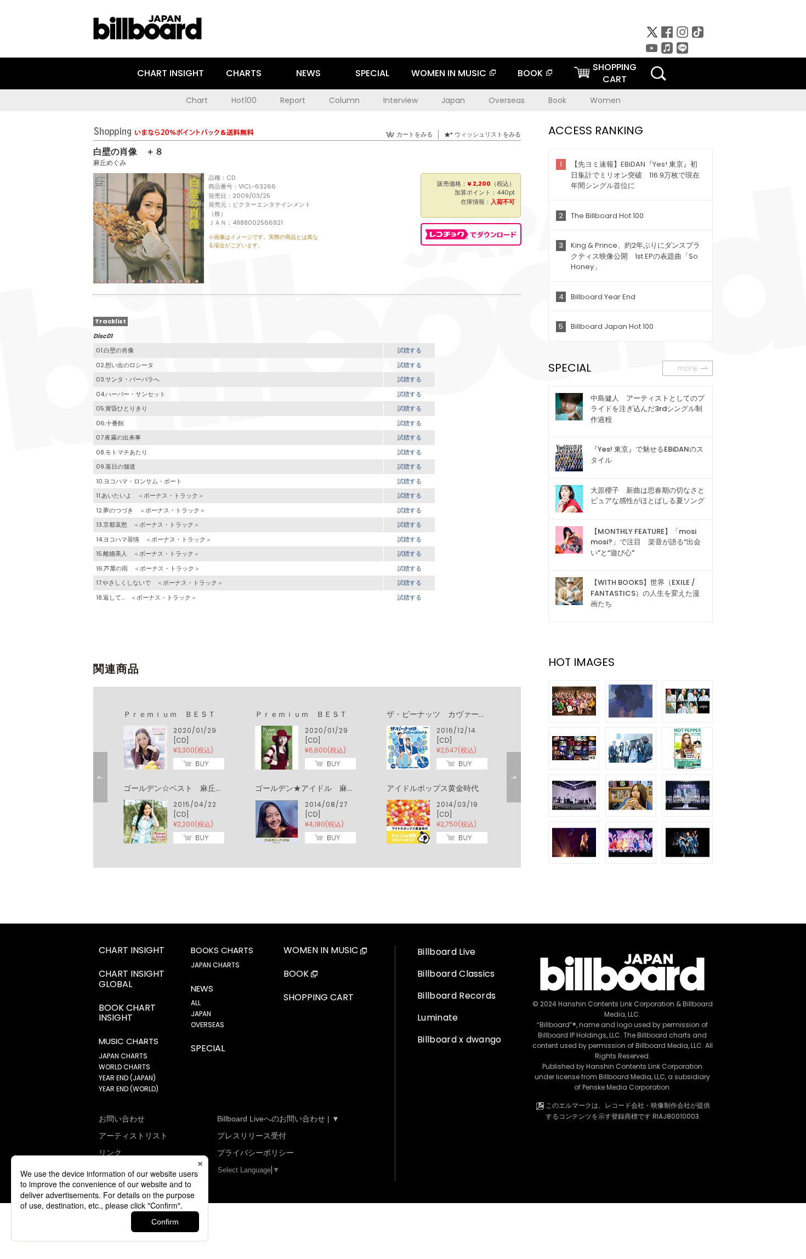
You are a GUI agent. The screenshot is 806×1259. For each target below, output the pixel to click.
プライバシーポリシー (255, 1152)
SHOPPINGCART (615, 73)
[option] (307, 777)
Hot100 (244, 100)
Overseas (507, 100)
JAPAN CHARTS (123, 1056)
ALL (196, 1002)
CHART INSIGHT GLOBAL (131, 979)
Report (292, 100)
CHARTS (244, 73)
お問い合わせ (122, 1118)
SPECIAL (372, 73)
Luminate (437, 1017)
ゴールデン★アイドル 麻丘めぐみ (316, 788)
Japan (453, 100)
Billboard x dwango (459, 1039)
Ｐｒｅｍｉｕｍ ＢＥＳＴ (169, 714)
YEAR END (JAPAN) (127, 1078)
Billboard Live (446, 951)
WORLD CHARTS (124, 1067)
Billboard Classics (456, 973)
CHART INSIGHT (170, 73)
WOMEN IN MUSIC (448, 73)
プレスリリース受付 (251, 1135)
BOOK (530, 73)
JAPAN (201, 1013)
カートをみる (414, 134)
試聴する (410, 350)
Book (557, 100)
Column (344, 100)
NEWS (308, 73)
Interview (400, 100)
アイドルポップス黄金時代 (433, 788)
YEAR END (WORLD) (128, 1088)
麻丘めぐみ (109, 162)
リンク (110, 1152)
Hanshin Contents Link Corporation (616, 1004)
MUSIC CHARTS (128, 1041)
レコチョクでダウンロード (471, 234)
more (687, 368)
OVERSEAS (207, 1024)
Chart (197, 100)
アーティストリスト (133, 1135)
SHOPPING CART (318, 998)
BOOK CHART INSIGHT (127, 1013)
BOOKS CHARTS (222, 950)
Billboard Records (456, 995)
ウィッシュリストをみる (488, 134)
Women (605, 100)
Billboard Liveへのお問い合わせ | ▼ (278, 1118)
